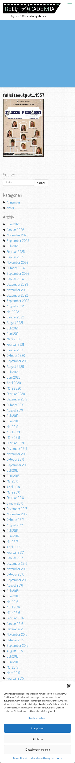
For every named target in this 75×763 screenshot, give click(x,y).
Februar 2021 (15, 344)
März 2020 (14, 388)
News (10, 208)
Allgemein (13, 202)
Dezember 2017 (17, 508)
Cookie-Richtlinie (20, 758)
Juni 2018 (13, 476)
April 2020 (14, 383)
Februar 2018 (15, 497)
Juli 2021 (12, 328)
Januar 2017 (15, 558)
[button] (69, 686)
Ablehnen (37, 739)
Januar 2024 (15, 279)
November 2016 (17, 569)
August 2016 (15, 585)
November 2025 (17, 235)
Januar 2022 (15, 317)
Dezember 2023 (17, 284)
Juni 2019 (13, 421)
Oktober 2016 (15, 574)
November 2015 (17, 634)
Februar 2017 (15, 552)
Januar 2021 (15, 350)
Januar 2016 (15, 623)
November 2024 (17, 262)
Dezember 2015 (17, 629)
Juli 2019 (12, 415)
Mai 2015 (12, 667)
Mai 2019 (12, 426)
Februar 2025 (16, 251)
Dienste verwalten (36, 718)
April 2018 (13, 487)
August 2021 (15, 322)
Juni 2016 (13, 596)
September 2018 (17, 465)
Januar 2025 (15, 257)
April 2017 (13, 547)
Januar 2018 (15, 503)
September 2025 (18, 240)
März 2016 (13, 612)
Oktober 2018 (15, 459)
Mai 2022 (13, 312)
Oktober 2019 (15, 405)
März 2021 (13, 339)
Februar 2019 (15, 443)
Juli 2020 (13, 372)
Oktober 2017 (15, 519)
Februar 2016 (15, 618)
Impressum (57, 758)
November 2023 (17, 290)
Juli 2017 (12, 530)
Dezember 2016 (17, 563)
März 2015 (13, 673)
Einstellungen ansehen (37, 749)
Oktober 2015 (15, 640)
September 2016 (17, 580)
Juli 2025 (13, 246)
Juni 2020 (14, 377)
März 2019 (13, 437)
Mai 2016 (12, 602)
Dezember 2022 (17, 295)
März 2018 (13, 492)
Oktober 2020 (16, 355)
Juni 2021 (13, 333)
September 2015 (17, 645)
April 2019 (13, 432)
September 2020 (18, 361)
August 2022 (15, 306)
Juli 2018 (12, 470)
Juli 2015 (12, 656)
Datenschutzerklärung (40, 758)
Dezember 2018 (17, 448)
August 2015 (15, 651)
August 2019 (15, 410)
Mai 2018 (12, 481)
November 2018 (17, 454)
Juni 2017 (13, 536)
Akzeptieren (37, 728)
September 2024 (18, 273)
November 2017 (17, 514)
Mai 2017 (12, 541)
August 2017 (15, 525)
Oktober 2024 (16, 268)
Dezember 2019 (17, 399)
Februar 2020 (16, 394)
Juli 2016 (12, 591)
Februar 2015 (15, 678)
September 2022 (18, 301)
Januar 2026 (15, 230)
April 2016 (13, 607)
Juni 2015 (13, 662)
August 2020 (15, 366)
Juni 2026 (13, 224)
